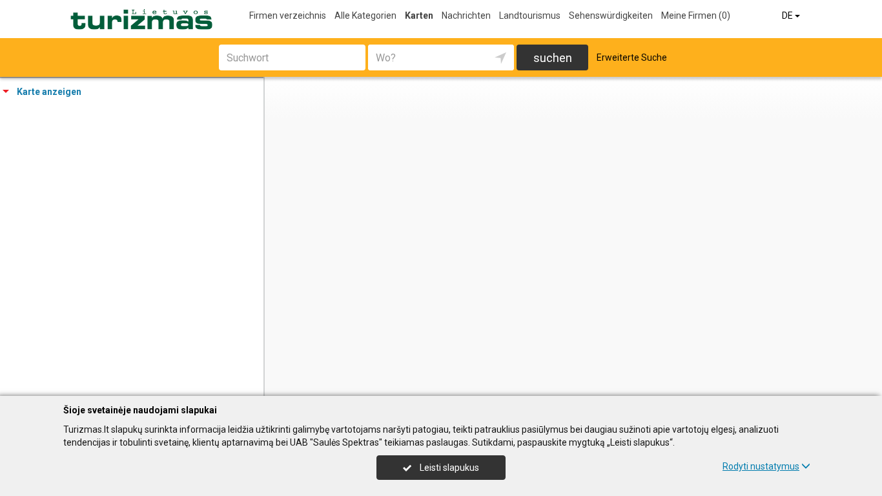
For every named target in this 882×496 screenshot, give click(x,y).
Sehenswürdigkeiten (611, 15)
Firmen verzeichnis (287, 15)
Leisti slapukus (448, 467)
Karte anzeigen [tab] (49, 92)
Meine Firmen (695, 15)
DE (788, 15)
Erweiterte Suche (632, 57)
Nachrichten (466, 15)
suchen (552, 58)
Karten (419, 15)
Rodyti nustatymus (761, 466)
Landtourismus (529, 15)
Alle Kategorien (365, 15)
